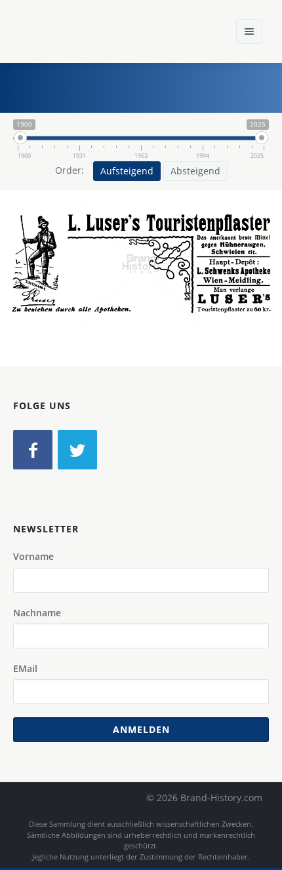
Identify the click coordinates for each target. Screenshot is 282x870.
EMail (25, 668)
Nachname (37, 612)
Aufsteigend (126, 171)
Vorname (33, 556)
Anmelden (141, 729)
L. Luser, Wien (91, 290)
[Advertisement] (174, 85)
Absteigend (195, 171)
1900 (219, 290)
